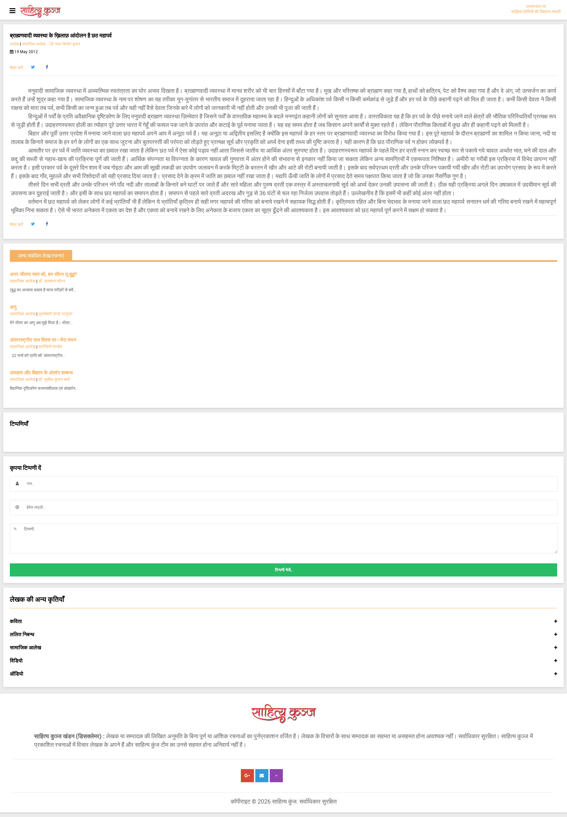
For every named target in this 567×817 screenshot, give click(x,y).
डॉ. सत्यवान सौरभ (51, 281)
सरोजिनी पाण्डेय (50, 346)
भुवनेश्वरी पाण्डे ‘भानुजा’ (55, 313)
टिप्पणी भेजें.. (283, 570)
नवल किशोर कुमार (66, 44)
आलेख (14, 44)
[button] (33, 67)
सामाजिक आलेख (33, 44)
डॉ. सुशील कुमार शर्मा (54, 379)
